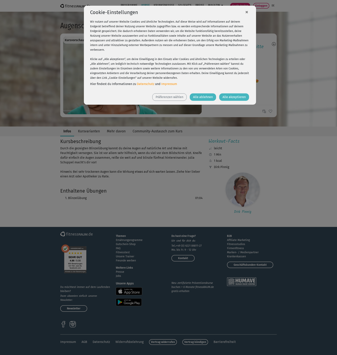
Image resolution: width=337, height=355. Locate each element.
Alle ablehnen (203, 97)
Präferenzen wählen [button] (169, 97)
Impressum (169, 84)
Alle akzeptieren (234, 97)
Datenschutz (145, 84)
